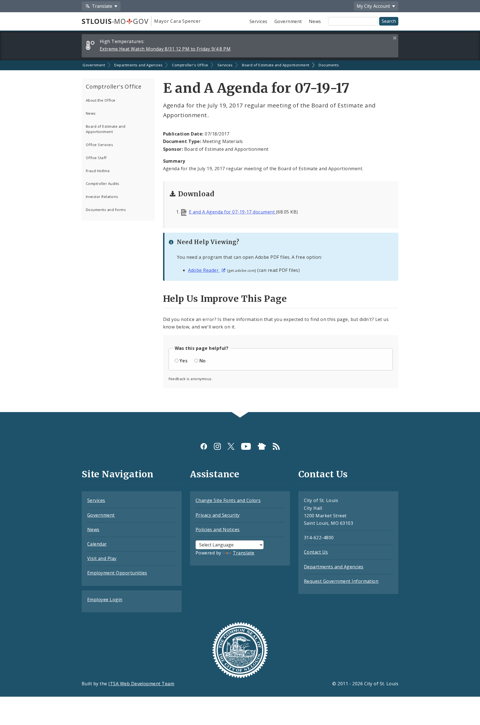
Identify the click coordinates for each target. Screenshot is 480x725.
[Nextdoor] (262, 446)
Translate (243, 553)
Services (258, 21)
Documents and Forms (106, 209)
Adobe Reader (204, 270)
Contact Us (316, 552)
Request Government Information (341, 581)
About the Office (101, 100)
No (202, 361)
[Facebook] (203, 446)
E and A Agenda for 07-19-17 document (232, 212)
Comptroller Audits (102, 183)
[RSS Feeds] (276, 446)
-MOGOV (115, 21)
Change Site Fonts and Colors (228, 500)
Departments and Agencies (138, 64)
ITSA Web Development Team (141, 684)
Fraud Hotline (98, 170)
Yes (183, 361)
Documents (329, 64)
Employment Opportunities (117, 573)
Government (288, 21)
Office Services (99, 144)
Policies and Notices (218, 529)
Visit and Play (102, 558)
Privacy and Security (218, 515)
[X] (231, 446)
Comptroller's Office (190, 64)
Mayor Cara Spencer (177, 21)
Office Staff (96, 157)
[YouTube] (246, 446)
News (315, 21)
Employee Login (104, 599)
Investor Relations (102, 196)
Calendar (97, 544)
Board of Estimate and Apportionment (275, 64)
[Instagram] (217, 446)
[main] (240, 236)
